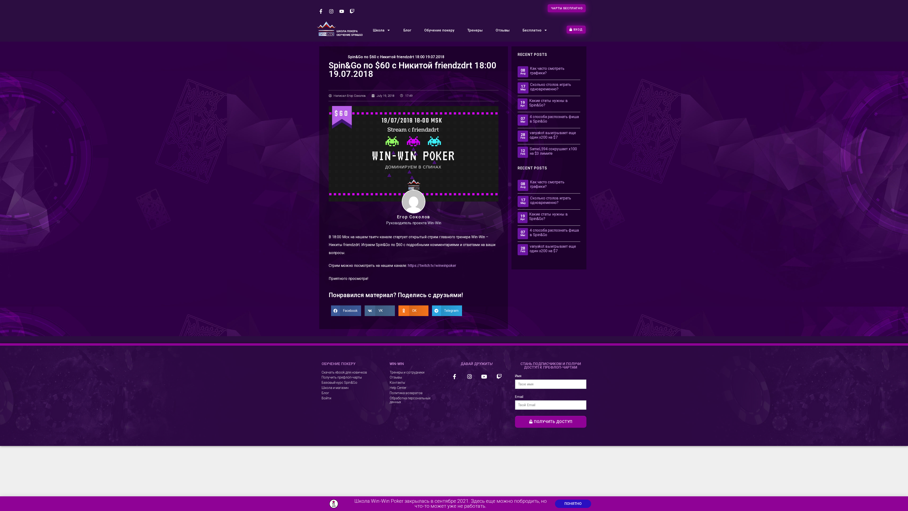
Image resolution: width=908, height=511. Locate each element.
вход (578, 29)
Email (519, 397)
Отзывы (503, 30)
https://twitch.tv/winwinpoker (432, 265)
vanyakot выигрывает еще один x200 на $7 (553, 135)
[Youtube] (341, 11)
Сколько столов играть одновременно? (550, 86)
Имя (518, 376)
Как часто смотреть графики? (547, 70)
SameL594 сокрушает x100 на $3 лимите (553, 151)
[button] (573, 504)
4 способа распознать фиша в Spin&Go (554, 119)
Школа (378, 30)
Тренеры (475, 30)
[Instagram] (331, 11)
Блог (407, 30)
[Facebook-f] (321, 11)
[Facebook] (454, 376)
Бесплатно (532, 30)
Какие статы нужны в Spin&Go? (548, 102)
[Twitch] (352, 11)
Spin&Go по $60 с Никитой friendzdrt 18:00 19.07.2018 (396, 57)
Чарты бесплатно (567, 8)
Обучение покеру (439, 30)
